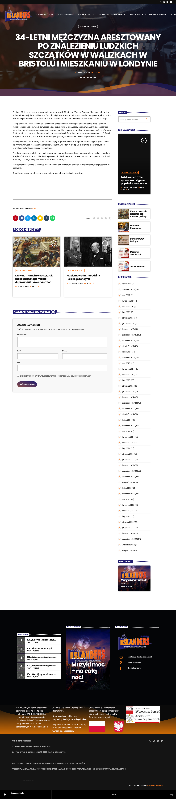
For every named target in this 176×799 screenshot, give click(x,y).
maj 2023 (126, 499)
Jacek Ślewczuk (138, 266)
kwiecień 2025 (128, 369)
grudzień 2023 (128, 459)
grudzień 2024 (128, 391)
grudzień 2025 (128, 323)
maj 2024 (126, 431)
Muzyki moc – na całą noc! (134, 581)
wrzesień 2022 (128, 545)
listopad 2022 (128, 533)
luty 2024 (126, 448)
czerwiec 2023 (128, 494)
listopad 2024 (128, 397)
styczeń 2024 (128, 454)
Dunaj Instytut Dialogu (137, 240)
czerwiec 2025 (128, 357)
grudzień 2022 (128, 528)
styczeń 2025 (128, 386)
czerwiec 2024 (128, 426)
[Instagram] (167, 2)
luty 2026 (126, 312)
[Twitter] (161, 2)
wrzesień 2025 (128, 340)
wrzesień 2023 (128, 476)
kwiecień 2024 (128, 437)
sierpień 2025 (128, 346)
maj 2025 (126, 363)
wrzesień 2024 (128, 408)
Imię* (19, 351)
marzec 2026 (127, 306)
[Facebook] (171, 2)
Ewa (34, 209)
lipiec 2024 (127, 420)
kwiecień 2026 (128, 301)
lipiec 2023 (127, 488)
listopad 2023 (128, 465)
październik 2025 (129, 335)
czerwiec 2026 (128, 289)
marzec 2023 (127, 511)
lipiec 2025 (127, 352)
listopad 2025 (128, 329)
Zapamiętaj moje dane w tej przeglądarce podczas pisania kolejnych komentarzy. (55, 376)
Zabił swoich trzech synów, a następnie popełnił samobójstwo (134, 180)
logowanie (28, 780)
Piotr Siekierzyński (155, 785)
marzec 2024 (127, 443)
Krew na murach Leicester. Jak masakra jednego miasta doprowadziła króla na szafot (34, 279)
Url (18, 363)
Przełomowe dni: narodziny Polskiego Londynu (83, 277)
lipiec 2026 (127, 284)
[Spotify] (164, 2)
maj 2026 (126, 295)
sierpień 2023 (128, 482)
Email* (65, 351)
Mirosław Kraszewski (135, 227)
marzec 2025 (127, 374)
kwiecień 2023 (128, 505)
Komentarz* (22, 334)
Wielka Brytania (88, 26)
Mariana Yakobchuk (135, 253)
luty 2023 (126, 516)
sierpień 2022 (128, 550)
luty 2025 (126, 380)
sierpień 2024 (128, 414)
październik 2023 (129, 471)
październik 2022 (129, 539)
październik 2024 (129, 403)
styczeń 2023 (128, 522)
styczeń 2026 (128, 318)
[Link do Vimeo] (19, 14)
